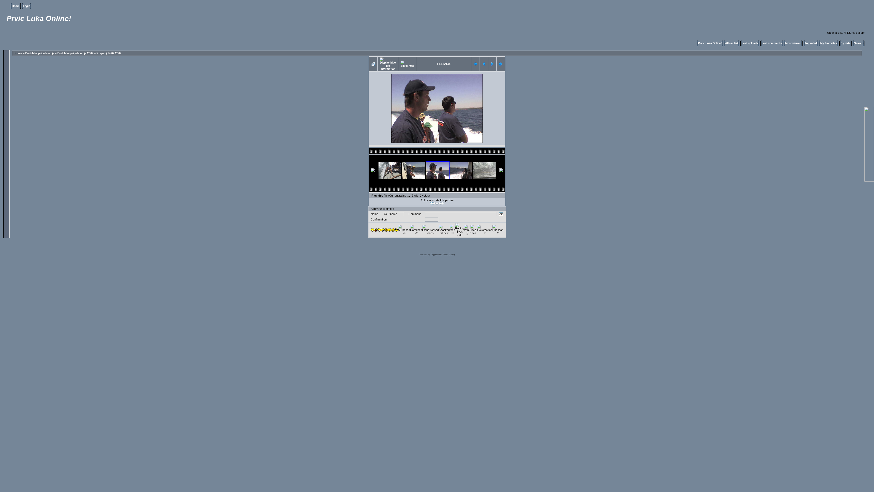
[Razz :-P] (376, 230)
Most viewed (793, 43)
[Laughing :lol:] (372, 230)
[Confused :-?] (416, 230)
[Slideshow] (407, 64)
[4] (439, 203)
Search (858, 43)
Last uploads (750, 43)
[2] (434, 203)
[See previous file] (484, 64)
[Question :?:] (497, 230)
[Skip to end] (501, 64)
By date (846, 43)
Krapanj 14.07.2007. (109, 53)
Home (16, 6)
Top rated (811, 43)
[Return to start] (475, 64)
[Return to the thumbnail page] (373, 64)
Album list (731, 43)
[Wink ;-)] (467, 230)
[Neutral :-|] (386, 230)
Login (26, 6)
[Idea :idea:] (473, 230)
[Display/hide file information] (388, 64)
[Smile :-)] (382, 230)
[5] (442, 203)
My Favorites (828, 43)
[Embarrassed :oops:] (430, 230)
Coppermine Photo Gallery (443, 255)
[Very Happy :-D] (379, 230)
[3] (437, 203)
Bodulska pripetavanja (39, 53)
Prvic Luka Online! (710, 43)
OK (501, 214)
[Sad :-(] (389, 230)
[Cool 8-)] (396, 230)
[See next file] (492, 64)
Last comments (772, 43)
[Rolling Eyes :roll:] (459, 229)
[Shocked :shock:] (444, 230)
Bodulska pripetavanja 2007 (75, 53)
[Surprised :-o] (404, 230)
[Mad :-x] (452, 230)
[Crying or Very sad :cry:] (393, 230)
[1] (431, 203)
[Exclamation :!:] (484, 230)
